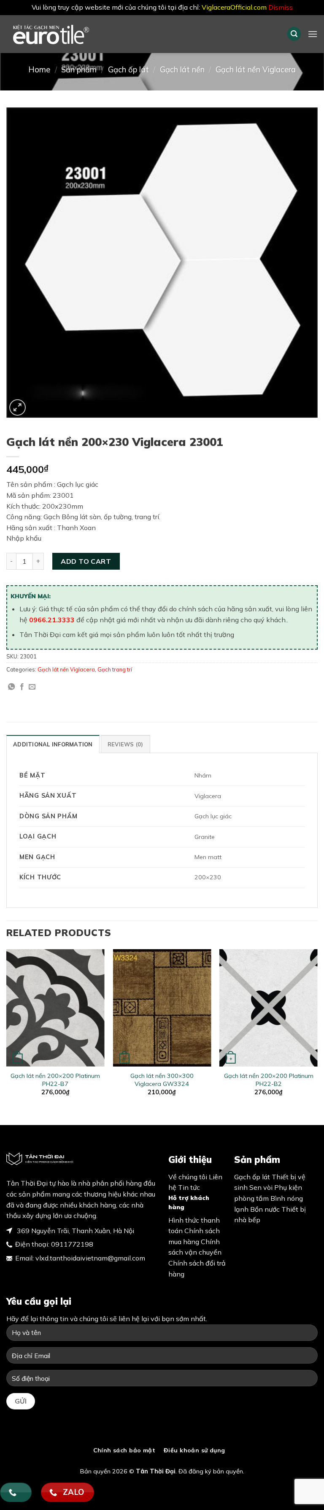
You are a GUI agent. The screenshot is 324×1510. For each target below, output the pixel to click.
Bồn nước (265, 1209)
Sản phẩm (79, 69)
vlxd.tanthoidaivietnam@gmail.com (90, 1258)
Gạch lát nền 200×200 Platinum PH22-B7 (55, 1080)
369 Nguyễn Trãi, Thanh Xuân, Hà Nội (74, 1230)
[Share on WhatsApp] (11, 687)
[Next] (317, 1030)
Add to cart (86, 561)
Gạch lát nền (182, 69)
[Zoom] (17, 407)
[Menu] (313, 34)
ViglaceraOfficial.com (234, 7)
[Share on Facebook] (22, 687)
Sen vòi (261, 1187)
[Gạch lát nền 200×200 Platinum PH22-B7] (55, 1008)
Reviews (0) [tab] (125, 744)
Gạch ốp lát (128, 69)
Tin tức (189, 1187)
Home (39, 69)
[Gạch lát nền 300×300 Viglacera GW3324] (162, 1008)
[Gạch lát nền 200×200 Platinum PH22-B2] (268, 1008)
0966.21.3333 (52, 620)
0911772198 (72, 1244)
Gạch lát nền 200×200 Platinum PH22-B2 (268, 1080)
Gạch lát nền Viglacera (256, 69)
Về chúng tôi (187, 1177)
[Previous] (6, 1030)
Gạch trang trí (114, 669)
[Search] (294, 34)
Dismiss (280, 7)
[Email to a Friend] (32, 687)
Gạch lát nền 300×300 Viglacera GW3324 (162, 1080)
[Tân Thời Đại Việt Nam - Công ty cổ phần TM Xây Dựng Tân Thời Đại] (65, 34)
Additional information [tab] (53, 744)
